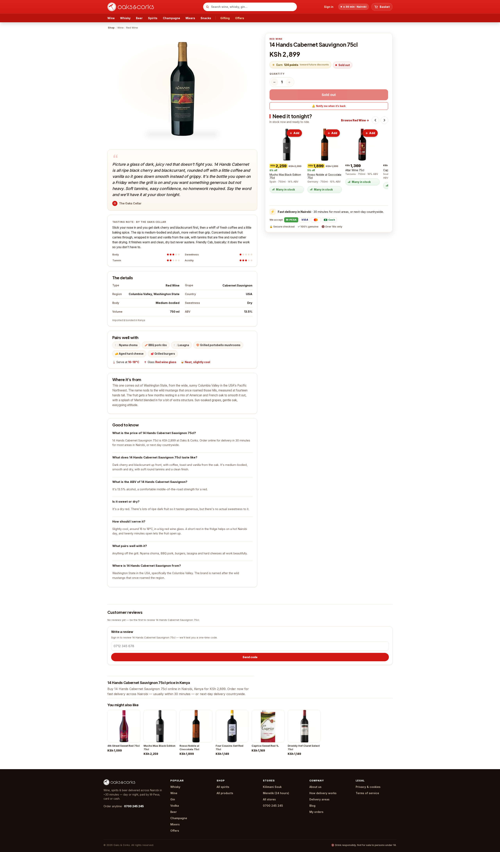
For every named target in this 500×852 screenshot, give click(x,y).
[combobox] (250, 7)
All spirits (223, 786)
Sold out (329, 95)
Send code (250, 657)
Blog (312, 805)
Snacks (206, 18)
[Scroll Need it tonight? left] (375, 120)
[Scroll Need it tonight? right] (384, 120)
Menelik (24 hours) (276, 793)
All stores (269, 799)
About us (315, 786)
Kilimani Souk (272, 786)
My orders (316, 812)
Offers (239, 18)
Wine (111, 18)
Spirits (152, 18)
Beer (139, 18)
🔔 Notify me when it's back (329, 106)
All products (225, 793)
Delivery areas (319, 799)
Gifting (225, 18)
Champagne (171, 18)
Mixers (190, 18)
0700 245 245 (134, 806)
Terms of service (367, 793)
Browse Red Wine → (355, 120)
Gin (172, 799)
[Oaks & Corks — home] (153, 7)
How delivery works (323, 793)
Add (296, 133)
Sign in (328, 6)
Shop (111, 27)
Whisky (125, 18)
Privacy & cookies (368, 786)
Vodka (174, 805)
